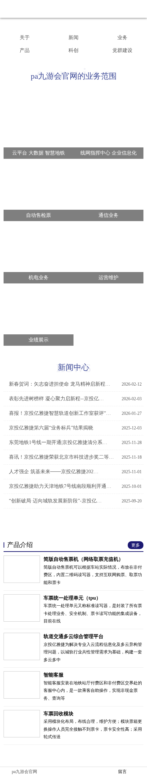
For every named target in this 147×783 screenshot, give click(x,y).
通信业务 (108, 215)
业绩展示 (39, 340)
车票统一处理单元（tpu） (72, 598)
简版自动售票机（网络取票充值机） (83, 559)
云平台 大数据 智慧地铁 (38, 153)
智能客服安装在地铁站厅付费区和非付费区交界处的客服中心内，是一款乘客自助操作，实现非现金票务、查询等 (93, 690)
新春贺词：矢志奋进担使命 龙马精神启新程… (75, 384)
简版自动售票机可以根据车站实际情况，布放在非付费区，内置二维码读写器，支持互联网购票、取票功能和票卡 (93, 575)
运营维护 (108, 277)
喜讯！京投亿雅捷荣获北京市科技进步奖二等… (75, 457)
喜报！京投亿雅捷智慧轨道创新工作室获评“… (75, 413)
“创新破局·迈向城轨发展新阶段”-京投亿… (75, 500)
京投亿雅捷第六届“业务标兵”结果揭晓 (75, 427)
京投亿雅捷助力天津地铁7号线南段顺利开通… (75, 486)
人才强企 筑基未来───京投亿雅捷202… (75, 471)
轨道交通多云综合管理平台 (73, 636)
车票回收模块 (59, 713)
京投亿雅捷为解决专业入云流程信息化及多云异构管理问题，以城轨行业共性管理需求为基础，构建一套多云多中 (93, 652)
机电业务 (39, 277)
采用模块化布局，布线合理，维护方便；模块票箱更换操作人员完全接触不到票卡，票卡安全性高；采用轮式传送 (93, 729)
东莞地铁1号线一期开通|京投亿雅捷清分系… (75, 442)
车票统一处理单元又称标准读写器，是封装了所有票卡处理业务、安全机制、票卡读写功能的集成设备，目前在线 (93, 613)
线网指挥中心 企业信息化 (108, 153)
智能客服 (54, 675)
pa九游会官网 (24, 771)
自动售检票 (38, 215)
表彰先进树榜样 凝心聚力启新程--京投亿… (75, 398)
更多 (71, 524)
